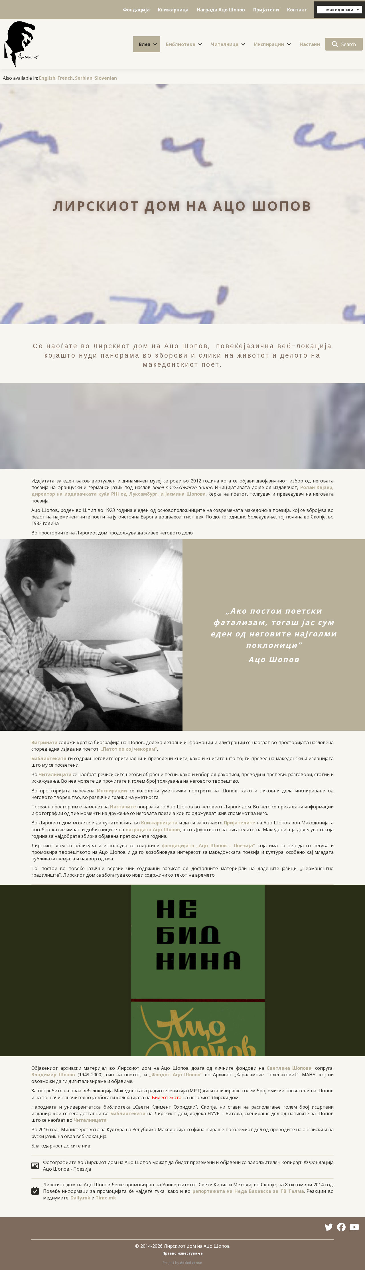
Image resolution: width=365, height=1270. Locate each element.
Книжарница (173, 10)
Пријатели (266, 10)
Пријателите (239, 823)
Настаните (123, 807)
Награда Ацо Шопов (221, 10)
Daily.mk (80, 1198)
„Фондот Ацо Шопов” (175, 1074)
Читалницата (55, 774)
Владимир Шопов (53, 1074)
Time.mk (106, 1198)
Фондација (136, 10)
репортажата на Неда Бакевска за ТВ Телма (248, 1191)
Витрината (44, 742)
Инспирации (269, 44)
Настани (310, 44)
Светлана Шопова (289, 1068)
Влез (144, 44)
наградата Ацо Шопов (153, 829)
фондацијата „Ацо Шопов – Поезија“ (208, 845)
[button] (155, 44)
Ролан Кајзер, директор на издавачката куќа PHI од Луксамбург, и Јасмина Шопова (182, 490)
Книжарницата (159, 823)
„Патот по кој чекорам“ (129, 749)
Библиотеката (48, 758)
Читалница (224, 44)
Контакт (297, 10)
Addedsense (191, 1262)
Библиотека (180, 44)
